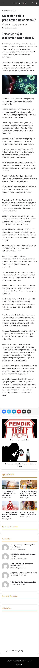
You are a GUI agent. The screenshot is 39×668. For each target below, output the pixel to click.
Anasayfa (6, 10)
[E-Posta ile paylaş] (24, 411)
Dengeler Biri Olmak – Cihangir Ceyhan (24, 573)
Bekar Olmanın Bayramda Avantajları (23, 582)
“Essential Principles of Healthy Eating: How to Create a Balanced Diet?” (28, 493)
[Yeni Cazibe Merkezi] (19, 2)
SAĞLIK (13, 10)
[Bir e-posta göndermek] (9, 24)
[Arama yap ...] (36, 3)
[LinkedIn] (14, 411)
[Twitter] (9, 411)
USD (13, 651)
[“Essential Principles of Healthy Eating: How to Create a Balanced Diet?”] (28, 484)
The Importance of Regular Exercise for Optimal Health (9, 493)
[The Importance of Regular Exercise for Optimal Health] (10, 484)
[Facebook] (4, 411)
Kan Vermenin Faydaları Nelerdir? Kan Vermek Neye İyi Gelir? (10, 514)
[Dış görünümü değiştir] (33, 3)
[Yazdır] (29, 411)
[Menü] (3, 3)
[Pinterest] (19, 411)
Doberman (19, 664)
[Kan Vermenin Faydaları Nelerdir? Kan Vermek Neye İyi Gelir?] (10, 505)
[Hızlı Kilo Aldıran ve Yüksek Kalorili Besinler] (28, 505)
